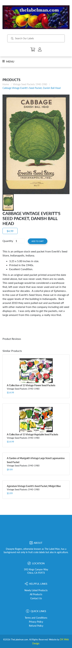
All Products (36, 594)
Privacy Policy (36, 621)
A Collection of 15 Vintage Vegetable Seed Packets (32, 434)
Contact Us (36, 598)
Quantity (8, 240)
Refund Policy (36, 625)
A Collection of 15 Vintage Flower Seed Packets (31, 385)
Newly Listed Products (36, 590)
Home (6, 84)
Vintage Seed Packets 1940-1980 (30, 84)
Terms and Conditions (36, 617)
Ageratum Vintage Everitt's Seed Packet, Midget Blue (34, 486)
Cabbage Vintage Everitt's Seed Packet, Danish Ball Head (32, 88)
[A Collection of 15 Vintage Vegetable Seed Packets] (36, 419)
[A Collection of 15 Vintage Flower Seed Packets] (36, 370)
